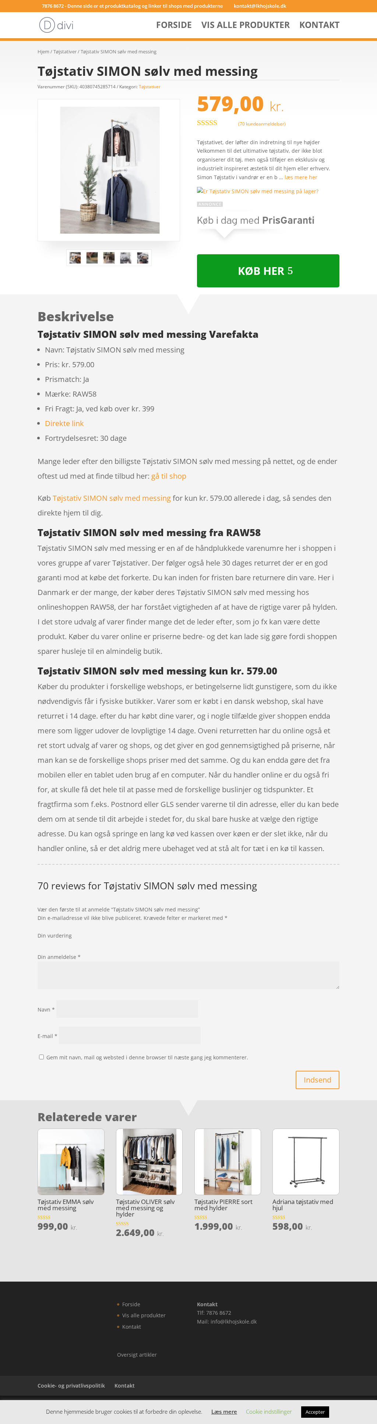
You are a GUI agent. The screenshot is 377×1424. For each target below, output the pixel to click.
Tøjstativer (65, 51)
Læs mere (224, 1411)
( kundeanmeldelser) (262, 123)
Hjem (43, 51)
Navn (46, 1009)
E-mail (47, 1035)
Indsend (317, 1080)
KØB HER (261, 270)
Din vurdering (55, 935)
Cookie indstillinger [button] (269, 1411)
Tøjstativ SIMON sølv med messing (112, 498)
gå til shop (168, 476)
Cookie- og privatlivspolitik (71, 1385)
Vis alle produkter (245, 26)
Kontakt (319, 26)
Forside (174, 26)
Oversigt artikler (137, 1354)
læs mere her (301, 177)
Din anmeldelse (59, 956)
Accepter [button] (315, 1412)
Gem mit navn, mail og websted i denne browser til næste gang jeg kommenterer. (147, 1057)
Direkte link (64, 423)
